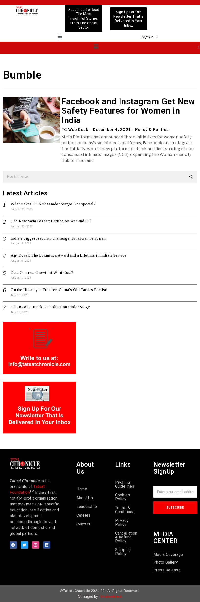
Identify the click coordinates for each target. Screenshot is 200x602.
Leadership (86, 506)
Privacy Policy (122, 522)
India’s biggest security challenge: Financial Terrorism (59, 238)
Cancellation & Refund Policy (126, 537)
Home (81, 489)
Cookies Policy (122, 497)
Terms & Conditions (125, 509)
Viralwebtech (111, 597)
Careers (83, 515)
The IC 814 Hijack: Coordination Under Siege (50, 307)
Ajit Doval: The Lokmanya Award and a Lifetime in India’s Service (68, 255)
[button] (60, 37)
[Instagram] (35, 545)
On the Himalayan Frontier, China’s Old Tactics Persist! (59, 290)
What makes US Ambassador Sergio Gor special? (53, 204)
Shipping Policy (123, 551)
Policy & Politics (152, 129)
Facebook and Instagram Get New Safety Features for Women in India (128, 111)
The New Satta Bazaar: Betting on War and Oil (51, 221)
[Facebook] (13, 545)
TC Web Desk (74, 129)
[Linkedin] (46, 545)
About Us (84, 497)
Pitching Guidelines (124, 484)
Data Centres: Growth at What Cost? (42, 272)
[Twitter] (24, 545)
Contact (83, 524)
